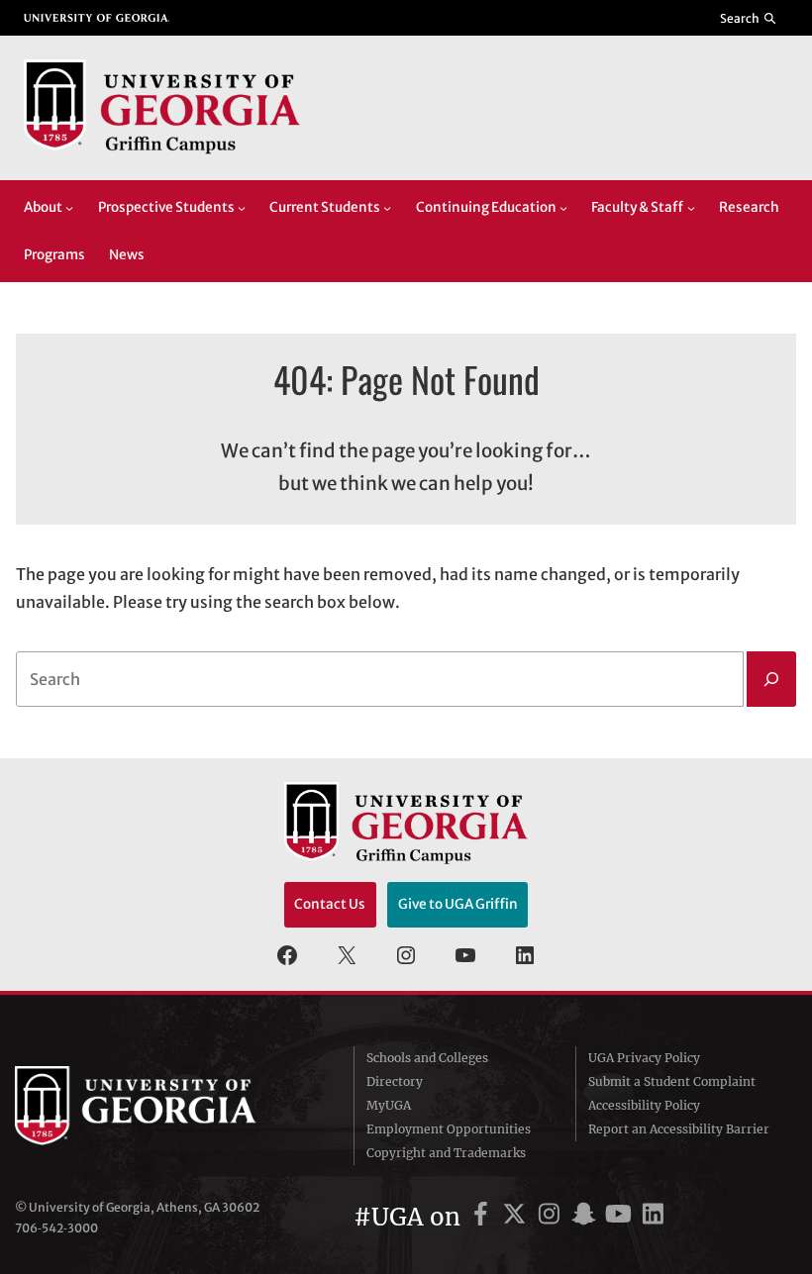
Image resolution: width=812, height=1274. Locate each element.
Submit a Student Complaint (672, 1081)
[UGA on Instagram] (552, 1217)
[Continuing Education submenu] (563, 208)
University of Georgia (163, 1105)
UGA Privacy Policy (644, 1057)
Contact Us (329, 904)
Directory (394, 1081)
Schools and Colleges (427, 1057)
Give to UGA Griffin (458, 904)
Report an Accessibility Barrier (678, 1129)
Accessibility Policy (644, 1105)
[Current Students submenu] (387, 208)
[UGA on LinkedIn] (653, 1217)
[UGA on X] (517, 1217)
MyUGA (388, 1105)
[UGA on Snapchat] (586, 1217)
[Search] (771, 679)
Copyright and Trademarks (446, 1152)
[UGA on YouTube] (621, 1217)
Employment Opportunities (448, 1129)
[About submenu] (69, 208)
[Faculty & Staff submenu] (691, 208)
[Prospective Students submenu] (242, 208)
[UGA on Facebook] (483, 1217)
